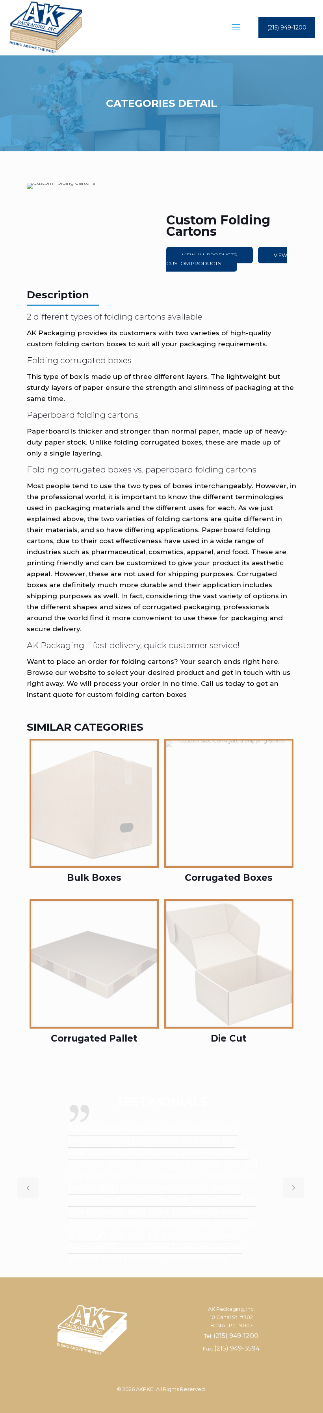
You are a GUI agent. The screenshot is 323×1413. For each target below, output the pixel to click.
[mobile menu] (236, 27)
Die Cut (229, 1038)
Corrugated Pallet (94, 1038)
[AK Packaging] (46, 27)
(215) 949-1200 (286, 27)
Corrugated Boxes (229, 877)
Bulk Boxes (94, 877)
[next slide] (293, 1188)
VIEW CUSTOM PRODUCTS (226, 259)
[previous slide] (28, 1188)
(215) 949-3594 (237, 1348)
